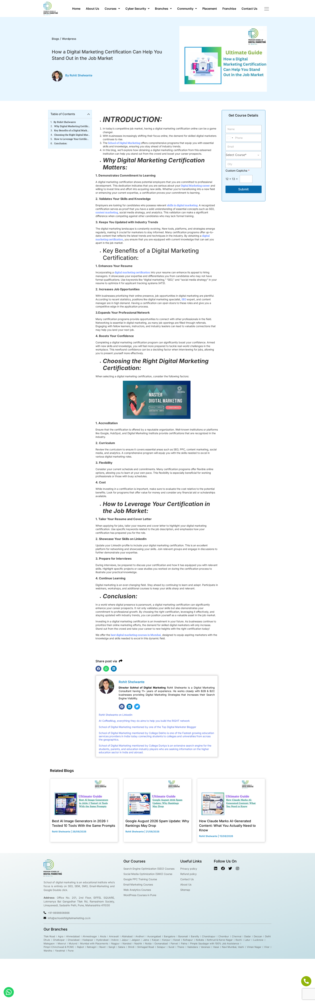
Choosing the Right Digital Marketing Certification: (72, 134)
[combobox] (229, 138)
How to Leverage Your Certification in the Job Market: (72, 139)
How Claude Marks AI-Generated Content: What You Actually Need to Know (227, 825)
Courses (110, 8)
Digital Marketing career (195, 185)
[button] (112, 8)
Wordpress (69, 38)
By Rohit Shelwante (65, 122)
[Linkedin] (129, 707)
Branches (161, 8)
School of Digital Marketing (124, 143)
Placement (209, 8)
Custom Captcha (237, 170)
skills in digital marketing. (182, 205)
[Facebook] (122, 707)
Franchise (229, 8)
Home (76, 8)
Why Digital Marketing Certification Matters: (72, 126)
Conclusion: (60, 143)
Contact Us (249, 8)
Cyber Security (135, 8)
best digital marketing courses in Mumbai (136, 635)
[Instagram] (237, 868)
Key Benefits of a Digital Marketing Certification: (72, 130)
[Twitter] (137, 707)
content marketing (107, 212)
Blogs (55, 38)
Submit (243, 189)
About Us (92, 8)
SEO (184, 299)
